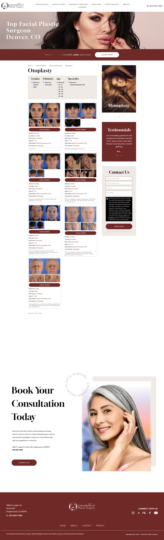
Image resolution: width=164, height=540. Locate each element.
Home (30, 66)
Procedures (42, 4)
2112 (73, 184)
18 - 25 (61, 87)
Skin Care (96, 4)
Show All (36, 82)
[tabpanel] (119, 89)
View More (44, 130)
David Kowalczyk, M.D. (77, 84)
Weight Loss (58, 4)
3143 (37, 133)
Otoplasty (40, 145)
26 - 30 (61, 89)
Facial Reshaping (55, 66)
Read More (32, 149)
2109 (37, 289)
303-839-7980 (17, 450)
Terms (129, 231)
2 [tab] (116, 116)
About (126, 4)
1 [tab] (116, 155)
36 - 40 (61, 94)
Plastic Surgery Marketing (62, 534)
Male (34, 87)
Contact (83, 7)
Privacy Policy (123, 215)
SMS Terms (112, 217)
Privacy (124, 231)
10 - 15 (60, 84)
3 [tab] (119, 155)
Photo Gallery (112, 4)
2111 (37, 235)
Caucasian (48, 84)
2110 (73, 237)
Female (35, 84)
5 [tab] (124, 116)
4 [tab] (121, 116)
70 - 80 (61, 96)
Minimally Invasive (78, 4)
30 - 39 (61, 91)
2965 (73, 133)
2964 (37, 184)
